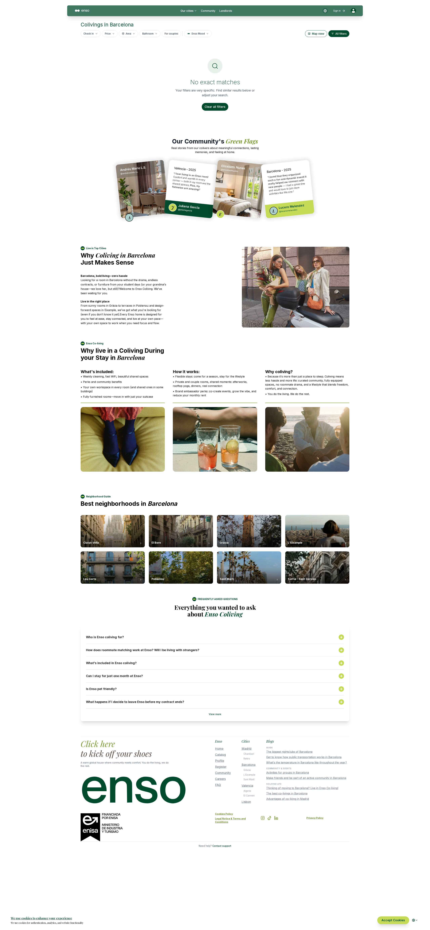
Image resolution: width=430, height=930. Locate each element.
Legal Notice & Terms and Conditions (230, 820)
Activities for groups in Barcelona (287, 772)
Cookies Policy (224, 813)
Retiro (247, 758)
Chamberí (249, 753)
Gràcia (247, 770)
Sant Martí (249, 779)
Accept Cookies (393, 920)
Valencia (247, 785)
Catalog (220, 754)
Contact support (221, 845)
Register (220, 767)
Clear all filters (215, 106)
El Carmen (249, 795)
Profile (219, 760)
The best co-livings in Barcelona (286, 793)
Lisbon (246, 802)
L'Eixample (249, 774)
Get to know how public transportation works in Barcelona (303, 757)
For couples (171, 33)
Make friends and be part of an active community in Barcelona (306, 778)
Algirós (247, 790)
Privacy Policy (314, 817)
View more (215, 714)
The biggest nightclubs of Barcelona (289, 751)
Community (208, 10)
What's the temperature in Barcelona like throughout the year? (306, 762)
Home (219, 748)
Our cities (187, 10)
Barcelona (248, 765)
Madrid (246, 748)
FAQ (218, 785)
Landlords (225, 10)
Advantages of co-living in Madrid (287, 798)
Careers (220, 779)
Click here (98, 743)
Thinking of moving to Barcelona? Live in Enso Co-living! (302, 788)
